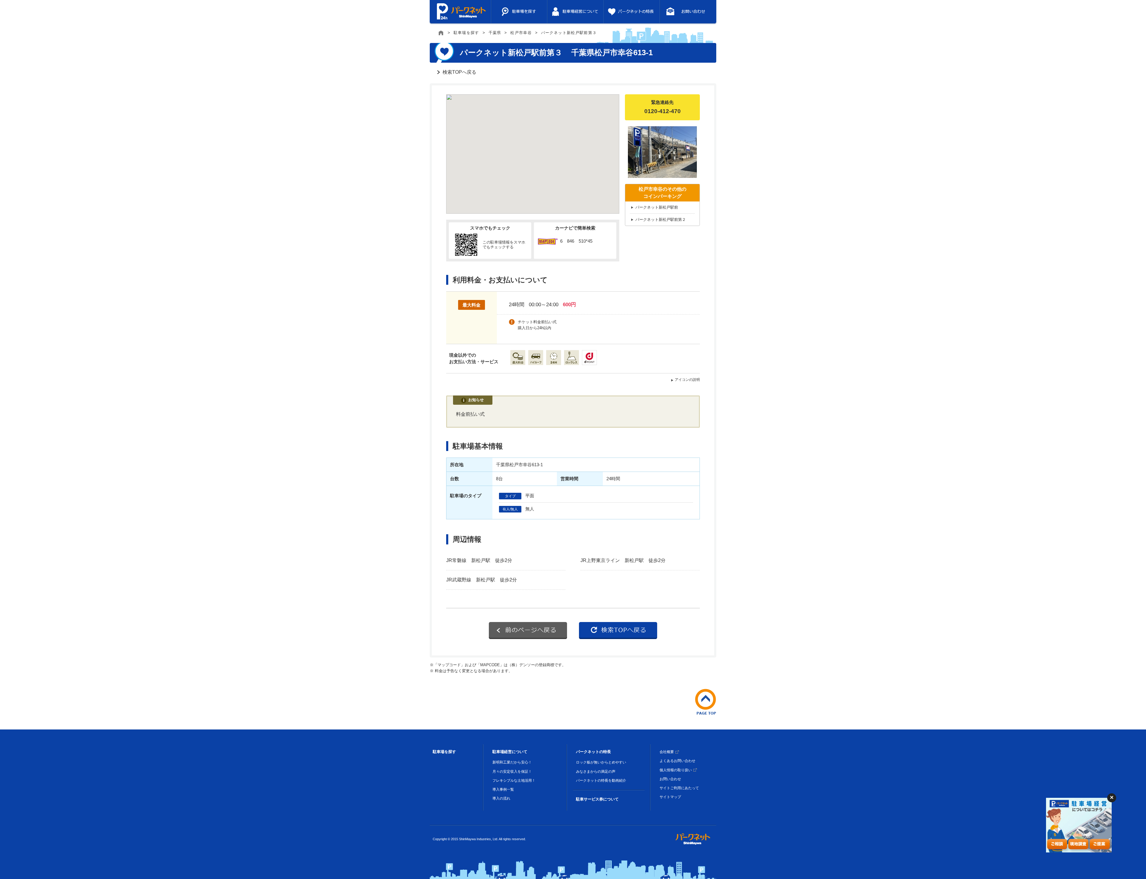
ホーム (441, 32)
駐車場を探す (466, 32)
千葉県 (495, 32)
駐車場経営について (509, 751)
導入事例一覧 (503, 789)
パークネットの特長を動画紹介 (601, 780)
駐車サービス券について (597, 799)
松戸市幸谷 (521, 32)
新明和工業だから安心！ (512, 762)
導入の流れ (501, 798)
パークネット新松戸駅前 (656, 207)
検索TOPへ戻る (459, 72)
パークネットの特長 (593, 751)
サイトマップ (670, 797)
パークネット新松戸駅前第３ (569, 32)
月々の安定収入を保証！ (512, 771)
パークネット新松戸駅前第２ (660, 219)
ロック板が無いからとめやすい (601, 762)
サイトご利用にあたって (679, 788)
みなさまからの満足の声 (595, 771)
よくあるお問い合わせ (677, 761)
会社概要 (667, 752)
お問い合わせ (670, 779)
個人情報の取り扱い (676, 770)
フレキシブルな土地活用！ (513, 780)
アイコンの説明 (687, 380)
